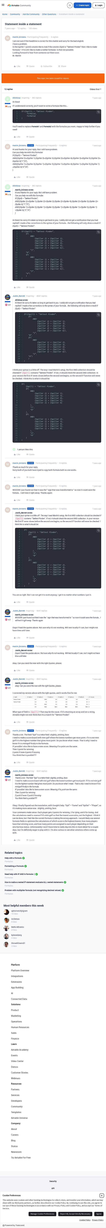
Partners (15, 1089)
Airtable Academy (19, 1049)
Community (15, 14)
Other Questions (49, 14)
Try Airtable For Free (21, 1157)
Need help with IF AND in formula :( (20, 874)
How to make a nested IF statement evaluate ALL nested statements (34, 882)
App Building (17, 987)
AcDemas (15, 919)
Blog (13, 1140)
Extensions (16, 981)
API (53, 1188)
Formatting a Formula (14, 866)
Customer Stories (19, 1072)
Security (53, 1181)
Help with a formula (13, 858)
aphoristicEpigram (19, 910)
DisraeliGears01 (18, 943)
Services (15, 1095)
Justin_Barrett (19, 296)
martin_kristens (19, 37)
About (14, 1129)
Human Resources (20, 1027)
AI (12, 993)
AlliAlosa (16, 97)
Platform (15, 964)
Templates (16, 1112)
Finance (15, 1038)
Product (15, 1010)
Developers (16, 1100)
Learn (14, 1044)
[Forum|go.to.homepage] (19, 5)
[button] (3, 5)
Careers (14, 1134)
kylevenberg (16, 935)
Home (4, 14)
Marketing (16, 1015)
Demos (14, 1066)
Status (14, 1146)
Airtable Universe (19, 1117)
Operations (16, 1021)
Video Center (17, 1061)
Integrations (17, 976)
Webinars (15, 1078)
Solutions (15, 1004)
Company (15, 1123)
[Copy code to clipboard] (98, 112)
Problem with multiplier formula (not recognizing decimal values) (33, 890)
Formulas (9, 861)
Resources (16, 1083)
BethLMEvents (17, 927)
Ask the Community (31, 14)
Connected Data (19, 998)
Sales (13, 1032)
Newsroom (16, 1151)
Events (14, 1055)
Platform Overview (20, 970)
